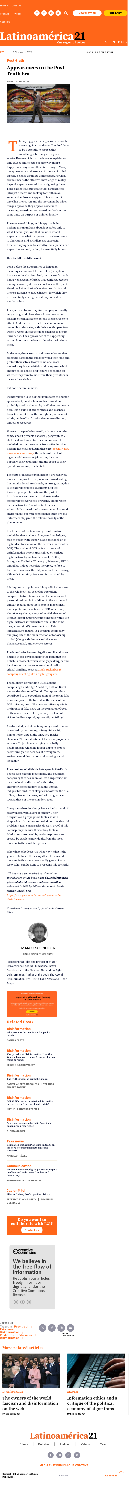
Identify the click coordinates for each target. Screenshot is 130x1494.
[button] (66, 13)
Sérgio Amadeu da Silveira (24, 1180)
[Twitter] (42, 1328)
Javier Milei (16, 1191)
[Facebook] (37, 13)
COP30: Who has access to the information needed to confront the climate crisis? (30, 1103)
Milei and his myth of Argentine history (28, 1194)
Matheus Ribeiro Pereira (23, 1109)
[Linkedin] (51, 13)
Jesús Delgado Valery (21, 1065)
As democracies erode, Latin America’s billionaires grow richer (29, 1125)
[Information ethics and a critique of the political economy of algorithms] (96, 1371)
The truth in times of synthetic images (28, 1079)
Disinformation (19, 1029)
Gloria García (16, 1131)
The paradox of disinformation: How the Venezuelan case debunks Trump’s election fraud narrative (31, 1057)
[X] (58, 13)
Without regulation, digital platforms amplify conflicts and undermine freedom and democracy (32, 1172)
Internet (72, 1391)
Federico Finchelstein (21, 1199)
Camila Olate (15, 1040)
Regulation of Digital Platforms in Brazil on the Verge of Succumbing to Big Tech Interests (31, 1147)
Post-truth (15, 60)
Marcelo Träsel (17, 1155)
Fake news (15, 1141)
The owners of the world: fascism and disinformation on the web (30, 1403)
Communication (19, 1166)
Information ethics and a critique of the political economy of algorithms (92, 1403)
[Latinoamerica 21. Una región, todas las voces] (64, 1435)
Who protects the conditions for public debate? (28, 1034)
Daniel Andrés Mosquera (23, 1084)
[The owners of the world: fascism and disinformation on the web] (31, 1371)
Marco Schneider (18, 81)
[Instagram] (44, 13)
